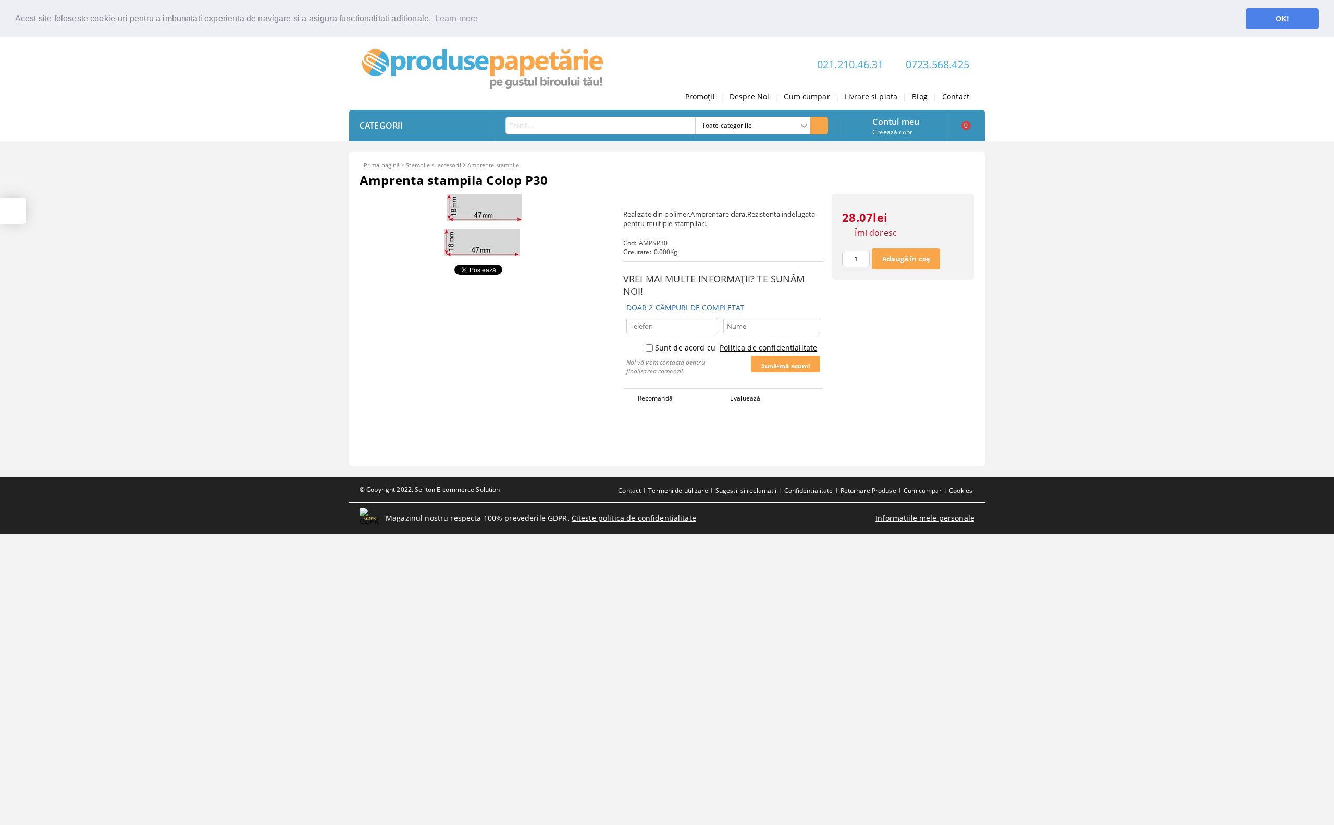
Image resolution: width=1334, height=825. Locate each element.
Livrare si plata (871, 97)
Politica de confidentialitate (768, 348)
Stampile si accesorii (433, 165)
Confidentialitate (808, 490)
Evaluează (745, 398)
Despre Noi (749, 97)
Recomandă (655, 398)
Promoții (700, 97)
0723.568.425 (937, 64)
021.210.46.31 (850, 64)
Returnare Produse (868, 490)
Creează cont (891, 132)
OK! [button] (1282, 19)
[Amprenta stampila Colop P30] (484, 218)
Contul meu (895, 121)
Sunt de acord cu (736, 348)
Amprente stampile (493, 165)
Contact (955, 97)
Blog (920, 97)
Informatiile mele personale (924, 518)
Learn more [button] (456, 18)
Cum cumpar (807, 97)
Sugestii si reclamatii (746, 490)
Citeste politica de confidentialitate (634, 518)
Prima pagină (382, 165)
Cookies (960, 490)
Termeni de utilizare (678, 490)
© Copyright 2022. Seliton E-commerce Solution (430, 489)
